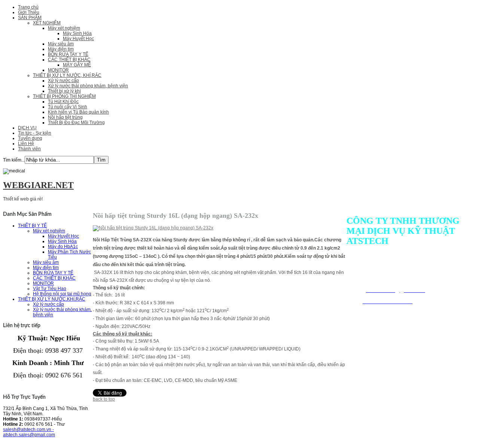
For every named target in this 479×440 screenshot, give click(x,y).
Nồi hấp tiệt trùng (65, 117)
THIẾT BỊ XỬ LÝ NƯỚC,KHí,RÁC (51, 299)
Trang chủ (28, 7)
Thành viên (29, 148)
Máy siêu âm (61, 43)
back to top (104, 399)
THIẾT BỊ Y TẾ (32, 225)
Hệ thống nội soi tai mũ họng (62, 293)
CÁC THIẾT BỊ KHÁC (69, 59)
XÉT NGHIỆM (47, 22)
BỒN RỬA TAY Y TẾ (68, 54)
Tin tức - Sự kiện (34, 133)
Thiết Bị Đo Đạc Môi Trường (76, 122)
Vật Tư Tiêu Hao (49, 288)
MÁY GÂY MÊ (77, 64)
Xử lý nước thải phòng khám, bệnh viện (88, 85)
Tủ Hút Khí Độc (63, 101)
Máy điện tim (61, 49)
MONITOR (58, 70)
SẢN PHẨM (30, 17)
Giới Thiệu (28, 12)
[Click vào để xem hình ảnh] (153, 227)
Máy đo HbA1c (63, 246)
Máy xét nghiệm (64, 28)
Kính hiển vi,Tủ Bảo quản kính (78, 112)
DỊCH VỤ (27, 127)
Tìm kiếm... (14, 160)
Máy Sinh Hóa (77, 33)
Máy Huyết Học (78, 38)
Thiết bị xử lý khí (64, 91)
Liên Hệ (26, 143)
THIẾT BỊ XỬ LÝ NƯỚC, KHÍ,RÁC (67, 75)
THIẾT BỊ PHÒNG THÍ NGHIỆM (64, 96)
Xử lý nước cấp (63, 80)
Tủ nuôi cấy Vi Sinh (67, 106)
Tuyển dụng (30, 138)
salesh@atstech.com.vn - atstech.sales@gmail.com (29, 432)
